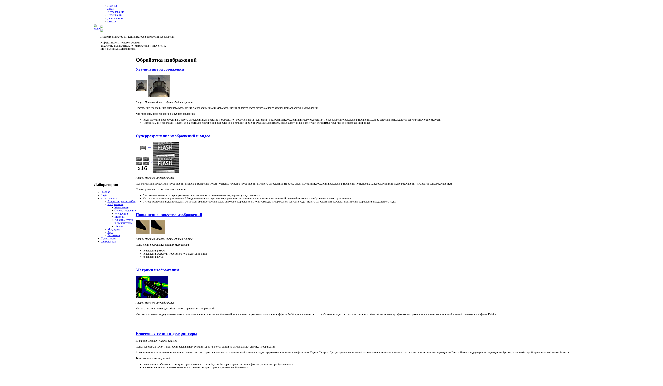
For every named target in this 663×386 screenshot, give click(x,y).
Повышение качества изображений (169, 214)
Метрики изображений (157, 270)
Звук (110, 232)
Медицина (114, 229)
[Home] (97, 28)
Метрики (119, 216)
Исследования (115, 11)
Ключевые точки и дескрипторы (124, 221)
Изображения (115, 204)
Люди (110, 8)
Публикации (114, 14)
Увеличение (121, 207)
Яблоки (118, 226)
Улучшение (121, 213)
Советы (111, 21)
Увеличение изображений (160, 69)
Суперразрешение (125, 210)
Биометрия (114, 235)
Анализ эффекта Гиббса (122, 201)
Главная (112, 5)
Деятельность (115, 18)
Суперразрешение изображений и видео (173, 136)
